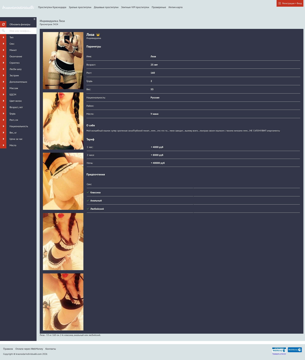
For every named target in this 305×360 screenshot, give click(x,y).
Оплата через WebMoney (29, 348)
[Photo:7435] (63, 181)
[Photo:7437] (63, 60)
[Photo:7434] (63, 121)
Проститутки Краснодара (52, 7)
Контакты (50, 348)
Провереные (159, 7)
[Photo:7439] (63, 301)
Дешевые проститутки (106, 7)
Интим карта (176, 7)
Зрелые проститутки (80, 7)
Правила (8, 348)
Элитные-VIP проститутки (135, 7)
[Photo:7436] (63, 241)
